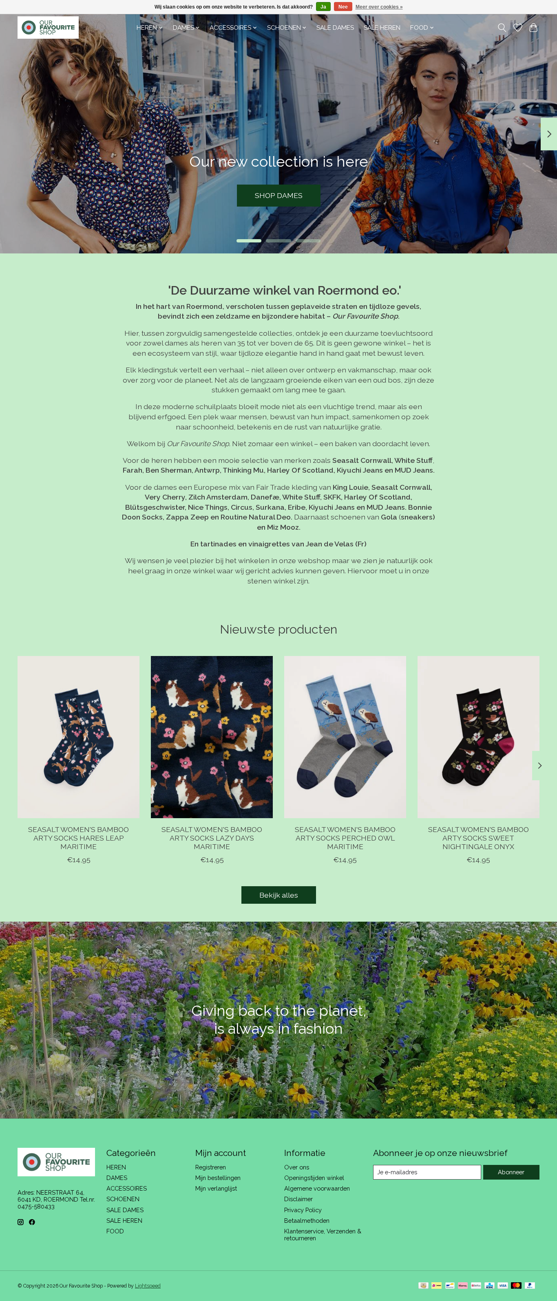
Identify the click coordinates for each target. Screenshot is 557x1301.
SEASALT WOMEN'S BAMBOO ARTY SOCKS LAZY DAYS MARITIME (211, 838)
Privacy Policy (303, 1209)
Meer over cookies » (379, 7)
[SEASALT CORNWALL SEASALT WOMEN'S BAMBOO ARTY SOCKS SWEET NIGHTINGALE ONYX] (478, 737)
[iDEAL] (436, 1286)
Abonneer (511, 1172)
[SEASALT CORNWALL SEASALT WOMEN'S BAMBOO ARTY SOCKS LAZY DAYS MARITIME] (212, 737)
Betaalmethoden (306, 1220)
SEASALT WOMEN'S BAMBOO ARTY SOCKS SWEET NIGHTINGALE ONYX (478, 838)
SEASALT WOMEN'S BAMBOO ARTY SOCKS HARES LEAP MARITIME (78, 838)
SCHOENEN (122, 1198)
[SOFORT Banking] (463, 1286)
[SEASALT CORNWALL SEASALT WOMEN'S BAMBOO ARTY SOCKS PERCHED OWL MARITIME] (345, 737)
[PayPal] (530, 1286)
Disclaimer (298, 1198)
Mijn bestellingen (218, 1177)
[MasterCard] (516, 1286)
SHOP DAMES (279, 195)
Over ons (296, 1167)
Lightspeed (148, 1286)
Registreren (210, 1167)
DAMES (116, 1177)
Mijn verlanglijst (216, 1188)
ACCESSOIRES (126, 1188)
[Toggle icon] (502, 27)
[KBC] (489, 1286)
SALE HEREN (382, 27)
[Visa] (502, 1286)
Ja (323, 7)
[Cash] (423, 1286)
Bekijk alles (278, 895)
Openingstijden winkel (314, 1177)
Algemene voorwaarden (317, 1188)
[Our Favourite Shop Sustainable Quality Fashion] (48, 27)
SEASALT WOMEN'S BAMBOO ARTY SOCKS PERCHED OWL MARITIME (345, 838)
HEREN (116, 1167)
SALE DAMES (335, 27)
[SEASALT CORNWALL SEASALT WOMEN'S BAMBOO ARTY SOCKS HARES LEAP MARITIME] (78, 737)
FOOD (115, 1231)
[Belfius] (476, 1286)
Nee (343, 7)
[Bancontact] (450, 1286)
